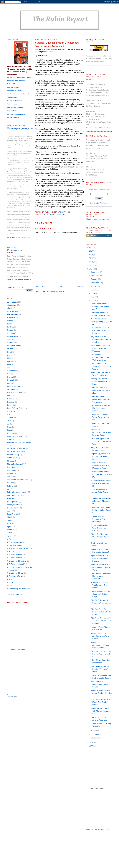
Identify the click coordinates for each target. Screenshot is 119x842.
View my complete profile (19, 280)
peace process (12, 502)
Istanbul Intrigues (12, 97)
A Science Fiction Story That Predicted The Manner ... (99, 585)
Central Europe (13, 336)
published (49, 49)
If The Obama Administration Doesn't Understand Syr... (100, 357)
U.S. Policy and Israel (15, 564)
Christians (11, 343)
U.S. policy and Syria (15, 573)
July (93, 290)
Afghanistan (11, 305)
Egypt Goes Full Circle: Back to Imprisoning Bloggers (99, 558)
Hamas (10, 377)
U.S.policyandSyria (14, 576)
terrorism (10, 530)
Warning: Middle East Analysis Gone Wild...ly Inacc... (100, 381)
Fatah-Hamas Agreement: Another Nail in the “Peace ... (100, 348)
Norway (10, 473)
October (94, 279)
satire (9, 511)
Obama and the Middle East (17, 480)
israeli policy (12, 411)
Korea (9, 427)
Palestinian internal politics (17, 492)
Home (60, 286)
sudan (9, 523)
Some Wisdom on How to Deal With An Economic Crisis (100, 567)
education (11, 349)
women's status (13, 594)
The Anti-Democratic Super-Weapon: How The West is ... (101, 366)
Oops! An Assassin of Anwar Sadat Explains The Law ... (100, 492)
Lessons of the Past (14, 436)
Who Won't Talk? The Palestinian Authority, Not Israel (101, 611)
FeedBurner (104, 203)
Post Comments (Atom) (55, 291)
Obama (10, 476)
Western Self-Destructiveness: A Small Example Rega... (101, 432)
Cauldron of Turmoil (12, 84)
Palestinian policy (13, 495)
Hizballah (10, 380)
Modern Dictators (12, 104)
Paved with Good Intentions (15, 107)
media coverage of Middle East (19, 443)
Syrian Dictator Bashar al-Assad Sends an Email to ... (101, 693)
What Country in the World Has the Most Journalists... (101, 576)
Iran (8, 383)
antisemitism (12, 311)
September (95, 283)
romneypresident (13, 505)
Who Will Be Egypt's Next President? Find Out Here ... (101, 603)
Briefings (10, 327)
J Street (10, 418)
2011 (91, 269)
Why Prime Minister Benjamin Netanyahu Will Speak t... (101, 339)
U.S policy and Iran (14, 542)
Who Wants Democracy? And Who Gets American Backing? (101, 620)
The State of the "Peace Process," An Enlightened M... (101, 474)
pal (8, 489)
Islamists (10, 402)
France (10, 364)
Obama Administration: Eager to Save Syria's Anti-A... (100, 306)
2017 (91, 247)
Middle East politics (14, 451)
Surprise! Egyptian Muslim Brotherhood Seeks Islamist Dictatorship (57, 44)
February (94, 734)
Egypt (9, 352)
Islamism (10, 399)
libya (9, 439)
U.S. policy (11, 551)
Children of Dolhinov (13, 87)
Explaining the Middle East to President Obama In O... (101, 501)
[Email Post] (69, 212)
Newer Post (39, 286)
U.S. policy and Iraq (14, 558)
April (93, 301)
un (8, 585)
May (93, 297)
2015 (91, 255)
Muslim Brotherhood (15, 464)
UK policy (11, 582)
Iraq (8, 396)
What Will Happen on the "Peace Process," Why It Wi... (101, 441)
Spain (9, 520)
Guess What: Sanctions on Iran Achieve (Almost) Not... (101, 483)
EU (8, 358)
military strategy (13, 455)
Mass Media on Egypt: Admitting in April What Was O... (100, 636)
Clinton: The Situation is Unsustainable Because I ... (101, 536)
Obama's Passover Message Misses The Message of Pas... (100, 465)
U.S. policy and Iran (14, 555)
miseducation (12, 458)
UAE (9, 579)
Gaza (9, 367)
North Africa (11, 470)
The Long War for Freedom (14, 101)
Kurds (9, 430)
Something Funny (12, 696)
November (95, 275)
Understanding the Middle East (18, 589)
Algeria (9, 308)
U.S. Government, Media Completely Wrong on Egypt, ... (100, 330)
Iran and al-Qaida (13, 386)
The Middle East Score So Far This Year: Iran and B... (101, 654)
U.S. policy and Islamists (16, 561)
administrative (12, 302)
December (95, 272)
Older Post (80, 286)
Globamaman (12, 371)
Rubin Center (16, 250)
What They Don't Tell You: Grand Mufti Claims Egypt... (100, 594)
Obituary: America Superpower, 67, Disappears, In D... (99, 519)
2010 (91, 742)
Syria (9, 527)
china (9, 339)
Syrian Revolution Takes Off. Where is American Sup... (100, 711)
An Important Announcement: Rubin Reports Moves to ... (100, 645)
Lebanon (10, 433)
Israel (9, 405)
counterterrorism (13, 346)
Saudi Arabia (12, 514)
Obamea (10, 483)
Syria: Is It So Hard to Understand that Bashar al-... (100, 390)
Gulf (8, 374)
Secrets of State (11, 111)
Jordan (9, 424)
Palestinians (11, 498)
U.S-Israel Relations (14, 545)
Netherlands (11, 467)
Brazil (9, 324)
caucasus (11, 333)
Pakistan (10, 486)
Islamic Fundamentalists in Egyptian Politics (20, 94)
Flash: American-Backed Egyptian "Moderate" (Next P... (100, 669)
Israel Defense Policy (15, 408)
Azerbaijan (11, 318)
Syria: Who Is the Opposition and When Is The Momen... (101, 399)
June (93, 293)
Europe (10, 361)
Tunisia (10, 533)
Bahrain (10, 321)
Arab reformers (13, 314)
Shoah (9, 517)
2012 (91, 265)
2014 (91, 258)
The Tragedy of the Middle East (16, 114)
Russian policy (12, 508)
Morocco (10, 461)
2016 (91, 251)
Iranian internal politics (15, 393)
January (94, 738)
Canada (10, 330)
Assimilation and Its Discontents (16, 80)
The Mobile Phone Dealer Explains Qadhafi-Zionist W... (101, 510)
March (93, 731)
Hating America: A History (14, 90)
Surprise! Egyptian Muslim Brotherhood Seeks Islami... (101, 456)
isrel (8, 414)
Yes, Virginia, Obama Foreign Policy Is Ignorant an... (101, 321)
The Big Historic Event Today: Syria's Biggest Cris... (100, 417)
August (94, 286)
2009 (91, 746)
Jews (9, 421)
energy (9, 355)
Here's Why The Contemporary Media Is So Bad (100, 684)
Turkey (9, 536)
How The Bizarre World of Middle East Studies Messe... (100, 702)
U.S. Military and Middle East (18, 548)
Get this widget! (11, 695)
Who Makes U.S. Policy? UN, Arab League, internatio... (100, 408)
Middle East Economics (16, 448)
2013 (91, 262)
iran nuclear (11, 389)
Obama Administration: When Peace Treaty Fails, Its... (99, 528)
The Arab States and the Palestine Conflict (19, 77)
